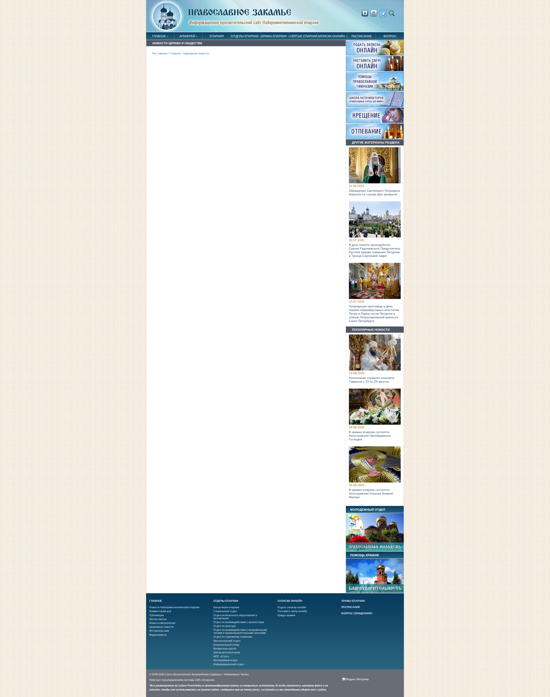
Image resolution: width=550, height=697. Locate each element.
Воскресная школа (224, 648)
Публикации (156, 615)
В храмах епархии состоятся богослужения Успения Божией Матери (371, 493)
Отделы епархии (244, 36)
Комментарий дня (160, 611)
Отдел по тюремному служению (232, 636)
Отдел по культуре (224, 626)
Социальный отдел (225, 611)
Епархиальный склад (226, 644)
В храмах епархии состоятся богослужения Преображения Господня (370, 435)
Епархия (217, 36)
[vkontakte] (364, 13)
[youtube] (374, 13)
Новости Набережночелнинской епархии (174, 607)
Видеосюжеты (158, 634)
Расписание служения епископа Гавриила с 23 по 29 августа (371, 379)
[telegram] (384, 13)
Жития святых (158, 619)
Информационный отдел (228, 664)
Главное (159, 36)
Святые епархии (303, 36)
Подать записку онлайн (291, 607)
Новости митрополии (162, 623)
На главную (160, 53)
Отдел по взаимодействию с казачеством (238, 622)
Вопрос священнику (389, 37)
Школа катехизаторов (226, 652)
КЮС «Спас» (221, 656)
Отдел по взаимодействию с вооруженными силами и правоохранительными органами (240, 631)
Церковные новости (196, 53)
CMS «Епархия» (205, 680)
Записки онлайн (331, 36)
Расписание (361, 36)
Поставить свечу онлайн (292, 611)
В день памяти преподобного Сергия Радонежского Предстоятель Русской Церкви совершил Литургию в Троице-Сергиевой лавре (374, 250)
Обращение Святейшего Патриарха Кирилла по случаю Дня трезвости (374, 192)
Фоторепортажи (159, 630)
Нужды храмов (286, 615)
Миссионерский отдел (226, 640)
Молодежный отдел (225, 660)
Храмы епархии (274, 36)
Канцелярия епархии (226, 607)
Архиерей (187, 36)
